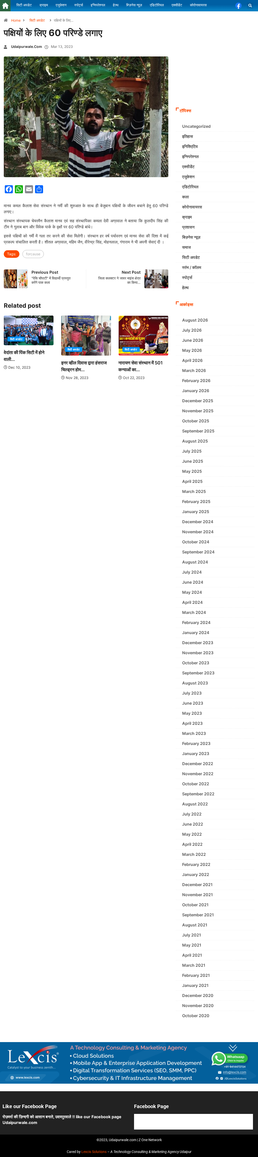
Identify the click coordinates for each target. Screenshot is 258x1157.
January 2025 (195, 511)
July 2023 (192, 693)
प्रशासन (188, 227)
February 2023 (196, 743)
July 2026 (192, 330)
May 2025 (192, 471)
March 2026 (194, 370)
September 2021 (198, 914)
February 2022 (196, 864)
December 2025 (197, 400)
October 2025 (195, 420)
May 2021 (191, 945)
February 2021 (196, 975)
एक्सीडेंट (188, 166)
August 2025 (195, 441)
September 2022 (198, 793)
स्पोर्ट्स (187, 277)
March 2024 (194, 612)
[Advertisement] (215, 71)
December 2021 (197, 884)
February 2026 (196, 380)
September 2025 (198, 430)
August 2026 (195, 320)
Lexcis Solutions (94, 1152)
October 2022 (195, 783)
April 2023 (192, 723)
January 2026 (195, 390)
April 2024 (192, 602)
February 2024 (196, 622)
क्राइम (187, 217)
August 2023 (195, 682)
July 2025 (192, 451)
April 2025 (192, 481)
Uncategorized (196, 126)
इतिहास (187, 136)
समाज (186, 247)
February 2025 (196, 501)
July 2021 (191, 934)
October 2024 (195, 541)
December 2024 (197, 521)
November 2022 (197, 773)
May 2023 (192, 713)
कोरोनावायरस (192, 206)
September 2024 (198, 551)
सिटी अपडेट (37, 20)
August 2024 (195, 562)
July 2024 (192, 572)
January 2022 (195, 874)
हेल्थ (185, 287)
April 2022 (192, 844)
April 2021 (192, 955)
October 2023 (195, 662)
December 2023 (197, 642)
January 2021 (195, 985)
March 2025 (194, 491)
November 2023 (197, 652)
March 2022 (194, 854)
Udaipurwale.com (26, 46)
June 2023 (192, 703)
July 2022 (192, 814)
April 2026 (192, 360)
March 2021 (193, 965)
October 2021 (195, 904)
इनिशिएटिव (190, 146)
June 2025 (192, 461)
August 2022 (195, 803)
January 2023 (195, 753)
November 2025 (197, 410)
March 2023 (194, 733)
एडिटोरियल (190, 186)
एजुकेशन (188, 176)
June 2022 (192, 824)
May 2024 (192, 592)
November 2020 (198, 1005)
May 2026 (192, 350)
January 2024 (195, 632)
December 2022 (197, 763)
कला (185, 196)
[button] (250, 6)
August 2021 (194, 924)
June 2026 (192, 340)
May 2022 (192, 834)
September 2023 (198, 672)
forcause (33, 254)
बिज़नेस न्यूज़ (191, 237)
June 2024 (192, 582)
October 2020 (195, 1015)
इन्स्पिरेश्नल (190, 156)
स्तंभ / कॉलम (191, 267)
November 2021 (197, 894)
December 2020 (197, 995)
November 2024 (198, 531)
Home (16, 20)
